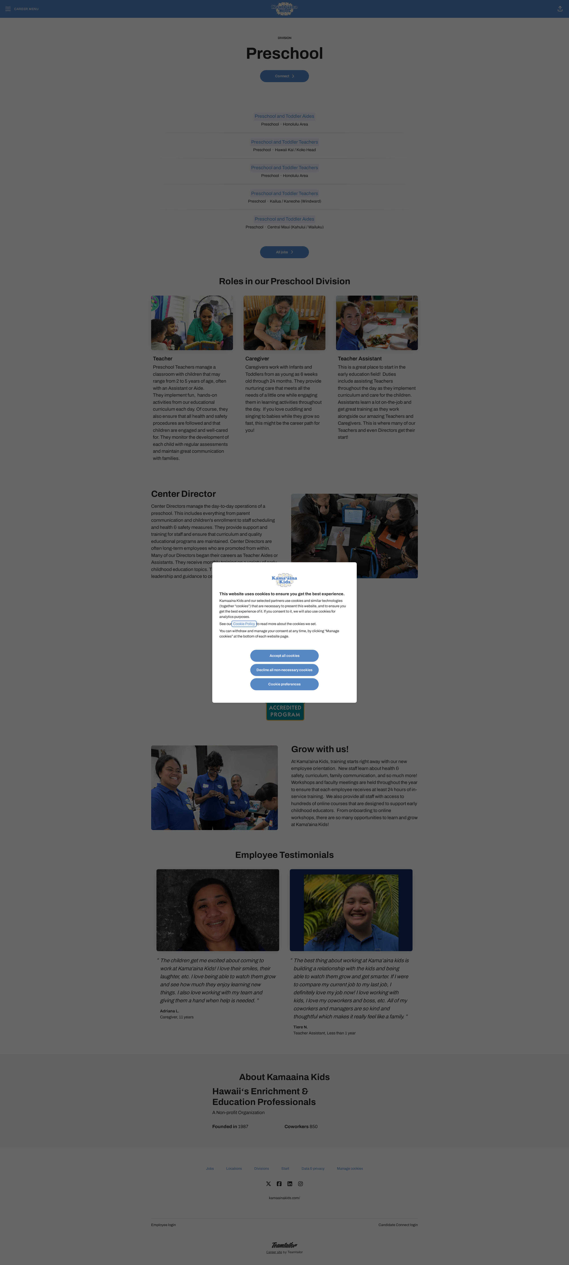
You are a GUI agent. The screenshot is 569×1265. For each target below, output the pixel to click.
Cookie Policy (244, 624)
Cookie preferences (284, 684)
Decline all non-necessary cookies (284, 670)
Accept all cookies (285, 656)
